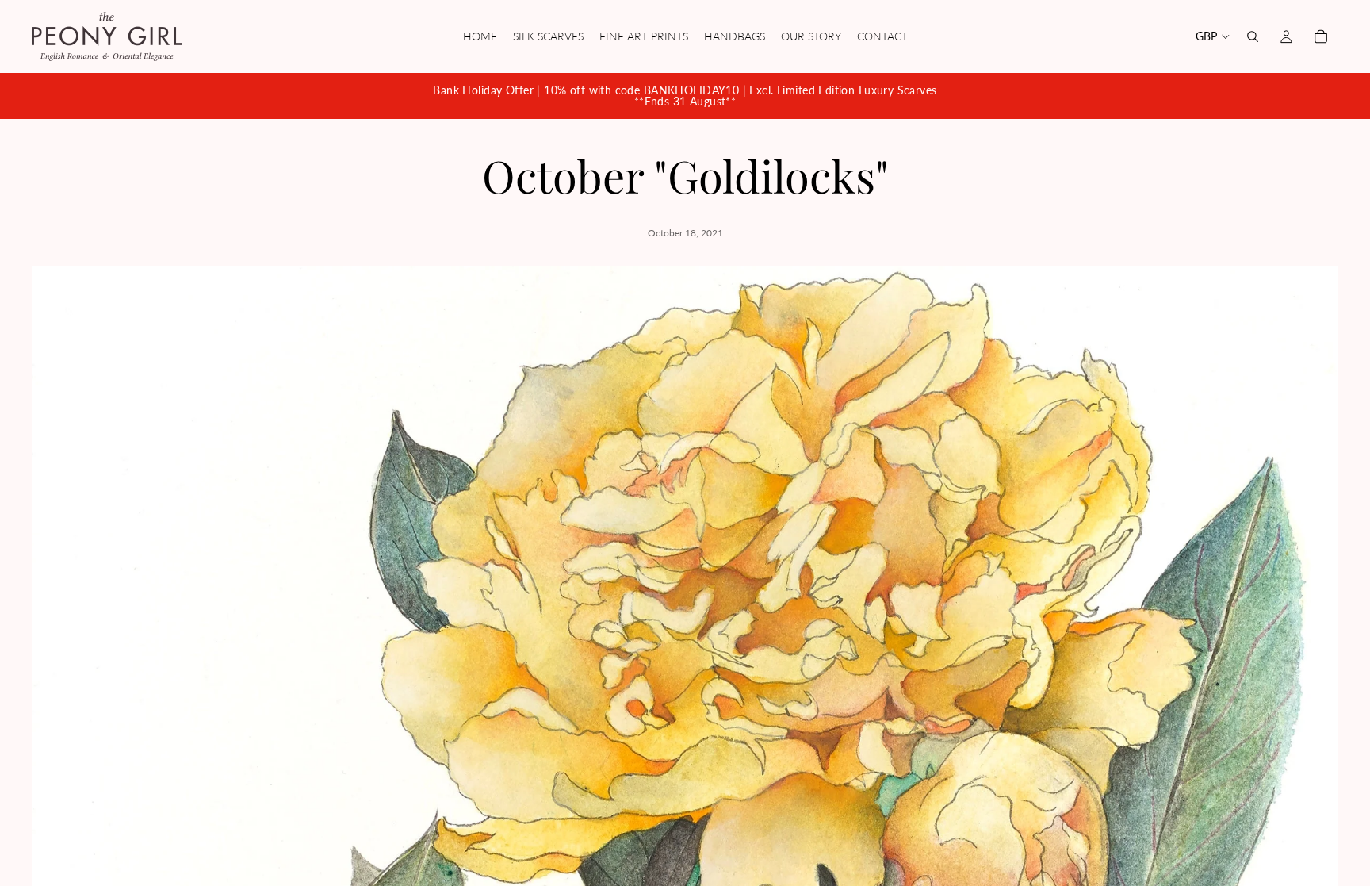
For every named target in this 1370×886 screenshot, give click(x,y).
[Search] (1252, 36)
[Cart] (1320, 36)
